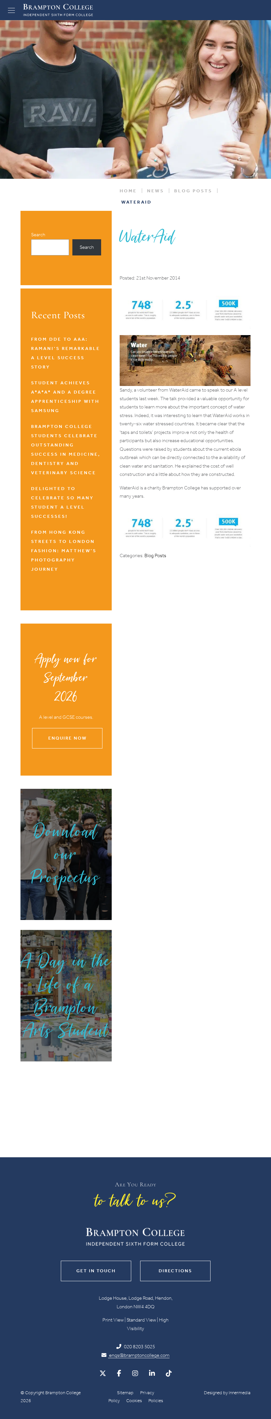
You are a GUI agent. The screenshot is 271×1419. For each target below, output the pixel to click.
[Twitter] (102, 1373)
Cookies (134, 1400)
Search (38, 235)
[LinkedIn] (152, 1373)
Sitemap (125, 1393)
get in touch (96, 1271)
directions (175, 1271)
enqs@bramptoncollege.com (139, 1355)
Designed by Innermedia (227, 1393)
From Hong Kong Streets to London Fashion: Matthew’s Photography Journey (64, 550)
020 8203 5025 (139, 1347)
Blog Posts (155, 555)
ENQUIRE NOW (67, 738)
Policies (155, 1400)
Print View (113, 1320)
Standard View (141, 1320)
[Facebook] (119, 1373)
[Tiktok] (169, 1373)
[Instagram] (135, 1373)
